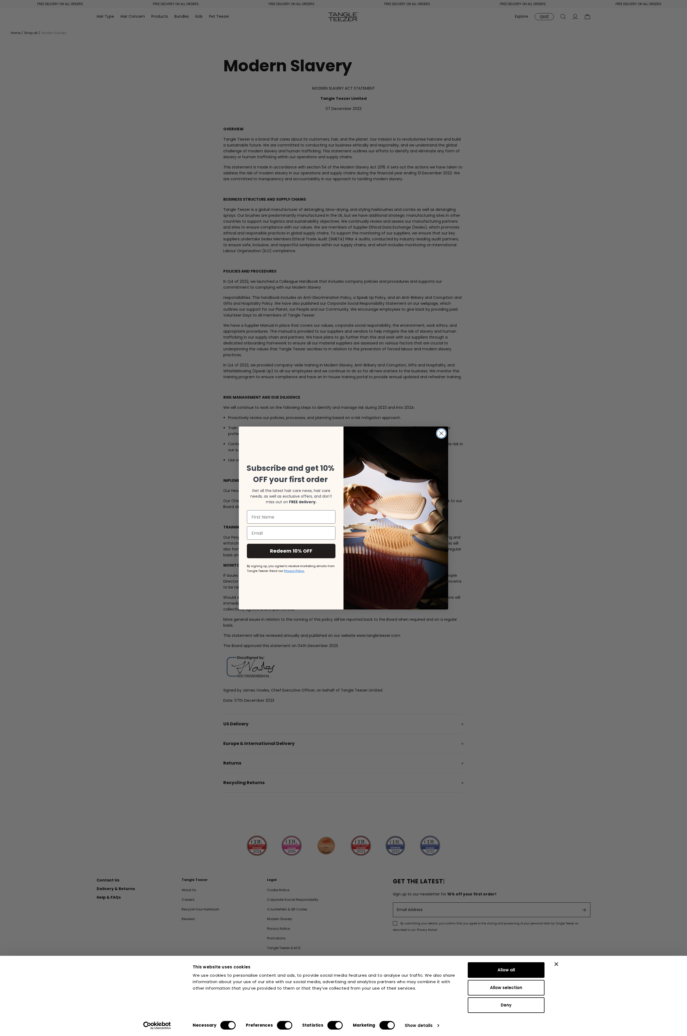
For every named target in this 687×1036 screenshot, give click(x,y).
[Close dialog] (441, 433)
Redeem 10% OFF (291, 551)
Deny (506, 1005)
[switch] (284, 1025)
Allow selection (506, 987)
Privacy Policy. (294, 571)
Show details (419, 1025)
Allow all (506, 970)
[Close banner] (556, 964)
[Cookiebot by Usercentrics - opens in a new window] (157, 1026)
